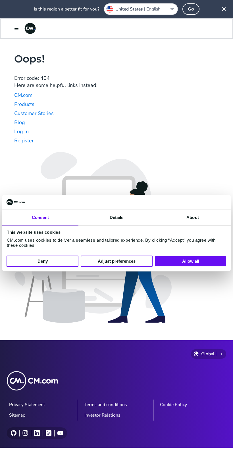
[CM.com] (30, 28)
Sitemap (17, 415)
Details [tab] (117, 217)
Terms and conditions (105, 405)
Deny (43, 261)
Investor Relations (102, 415)
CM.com (23, 95)
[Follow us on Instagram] (25, 433)
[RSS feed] (48, 433)
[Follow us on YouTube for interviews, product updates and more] (60, 433)
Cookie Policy (173, 405)
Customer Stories (34, 113)
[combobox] (141, 9)
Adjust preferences (117, 261)
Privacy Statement (27, 405)
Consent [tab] (40, 217)
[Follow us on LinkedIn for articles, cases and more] (37, 433)
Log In (21, 131)
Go (191, 9)
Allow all (190, 261)
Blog (19, 122)
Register (24, 140)
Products (24, 104)
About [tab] (192, 217)
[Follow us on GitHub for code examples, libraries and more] (13, 433)
